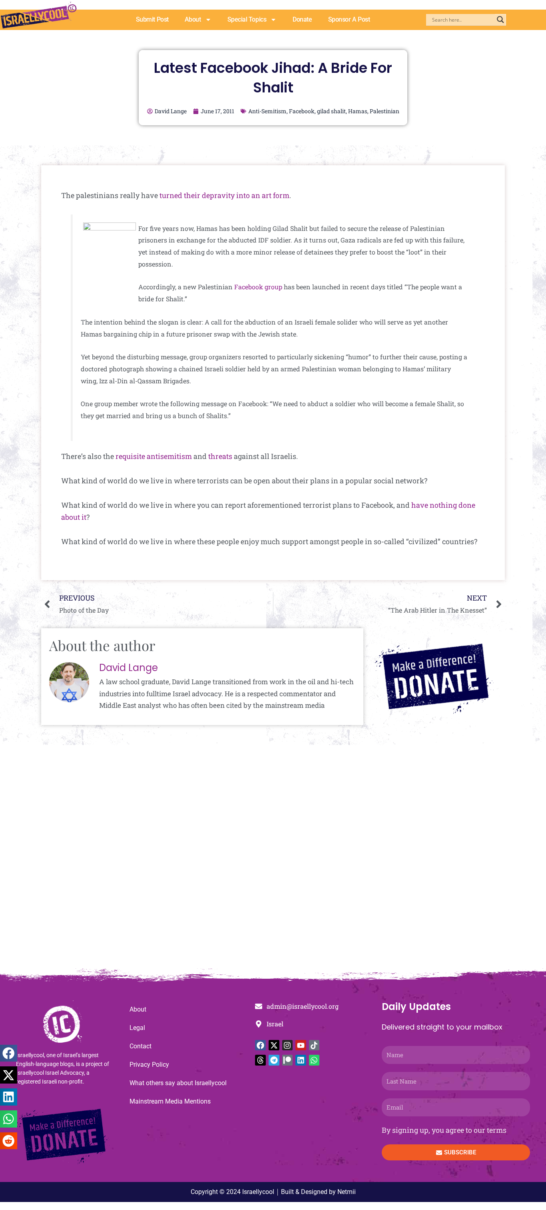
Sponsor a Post (349, 19)
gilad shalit (331, 111)
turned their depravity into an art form (224, 195)
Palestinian (384, 111)
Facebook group (258, 286)
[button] (8, 1053)
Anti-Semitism (267, 111)
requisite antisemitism (154, 456)
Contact (140, 1046)
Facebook (302, 111)
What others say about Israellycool (178, 1083)
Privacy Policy (149, 1064)
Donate (302, 19)
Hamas (357, 111)
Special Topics (247, 19)
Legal (137, 1028)
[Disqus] (273, 861)
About (193, 19)
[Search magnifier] (500, 19)
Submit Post (152, 19)
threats (220, 456)
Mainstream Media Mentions (170, 1101)
